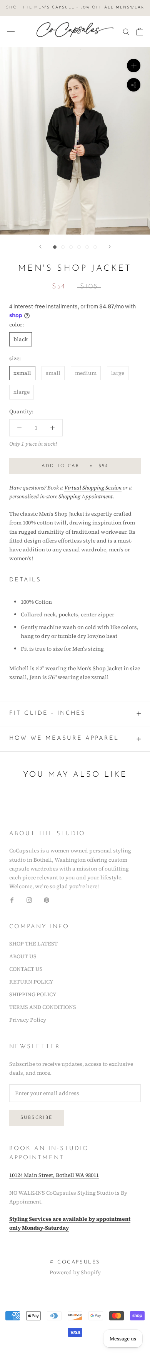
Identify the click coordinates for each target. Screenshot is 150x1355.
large (117, 373)
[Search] (126, 31)
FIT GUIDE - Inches (47, 713)
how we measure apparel (64, 738)
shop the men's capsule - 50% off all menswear (75, 7)
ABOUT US (23, 956)
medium (86, 373)
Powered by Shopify (75, 1272)
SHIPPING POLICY (32, 994)
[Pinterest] (46, 899)
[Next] (109, 246)
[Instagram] (29, 899)
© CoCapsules (75, 1262)
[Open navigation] (11, 31)
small (53, 373)
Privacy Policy (27, 1020)
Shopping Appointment (85, 496)
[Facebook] (12, 899)
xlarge (21, 392)
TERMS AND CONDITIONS (42, 1007)
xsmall (22, 373)
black (20, 339)
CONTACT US (26, 969)
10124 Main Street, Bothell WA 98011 (54, 1175)
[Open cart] (140, 31)
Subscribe (36, 1117)
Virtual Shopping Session (93, 487)
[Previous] (40, 246)
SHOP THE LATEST (33, 943)
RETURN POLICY (31, 981)
